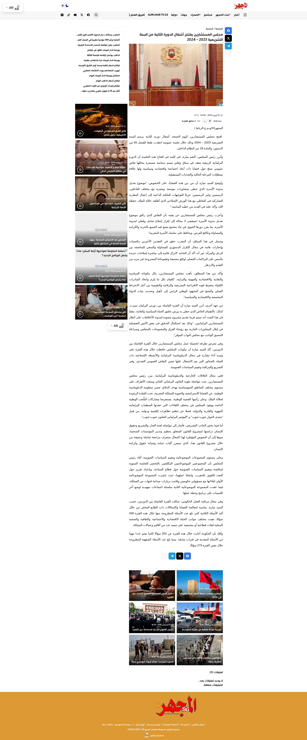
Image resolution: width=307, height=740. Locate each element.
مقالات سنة (107, 724)
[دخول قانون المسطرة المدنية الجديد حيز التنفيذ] (152, 585)
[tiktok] (69, 15)
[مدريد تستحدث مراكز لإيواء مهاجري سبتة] (152, 650)
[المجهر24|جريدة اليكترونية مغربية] (241, 5)
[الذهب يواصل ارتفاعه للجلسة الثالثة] (101, 56)
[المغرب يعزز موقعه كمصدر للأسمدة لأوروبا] (101, 45)
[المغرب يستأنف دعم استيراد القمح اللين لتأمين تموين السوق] (101, 35)
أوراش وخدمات (153, 724)
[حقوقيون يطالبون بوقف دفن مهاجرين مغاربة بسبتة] (200, 650)
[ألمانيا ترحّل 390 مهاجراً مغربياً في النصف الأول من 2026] (101, 40)
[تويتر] (82, 15)
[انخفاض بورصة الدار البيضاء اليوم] (101, 76)
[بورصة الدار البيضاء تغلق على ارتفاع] (101, 50)
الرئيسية (219, 28)
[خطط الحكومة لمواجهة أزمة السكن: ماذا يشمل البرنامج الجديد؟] (101, 266)
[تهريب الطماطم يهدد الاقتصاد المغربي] (101, 71)
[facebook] (228, 30)
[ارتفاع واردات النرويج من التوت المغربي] (101, 86)
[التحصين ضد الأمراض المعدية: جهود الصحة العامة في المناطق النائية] (101, 230)
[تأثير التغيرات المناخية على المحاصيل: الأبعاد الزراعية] (101, 193)
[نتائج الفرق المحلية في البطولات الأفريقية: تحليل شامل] (101, 121)
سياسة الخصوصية (123, 724)
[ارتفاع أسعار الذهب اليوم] (101, 81)
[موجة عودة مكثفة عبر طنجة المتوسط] (200, 618)
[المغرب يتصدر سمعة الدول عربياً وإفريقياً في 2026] (200, 585)
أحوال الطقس (198, 724)
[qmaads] (176, 706)
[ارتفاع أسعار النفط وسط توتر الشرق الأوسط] (101, 66)
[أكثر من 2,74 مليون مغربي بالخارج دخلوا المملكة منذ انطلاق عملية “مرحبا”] (101, 91)
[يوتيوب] (75, 15)
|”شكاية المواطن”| (170, 724)
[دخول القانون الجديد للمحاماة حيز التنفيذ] (152, 618)
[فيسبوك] (88, 15)
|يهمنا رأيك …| (139, 724)
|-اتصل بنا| (185, 724)
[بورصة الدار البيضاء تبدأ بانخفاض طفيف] (101, 61)
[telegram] (228, 46)
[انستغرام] (62, 15)
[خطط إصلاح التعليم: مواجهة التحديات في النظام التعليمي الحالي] (101, 157)
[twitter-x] (228, 38)
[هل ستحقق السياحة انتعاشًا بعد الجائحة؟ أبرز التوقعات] (101, 302)
